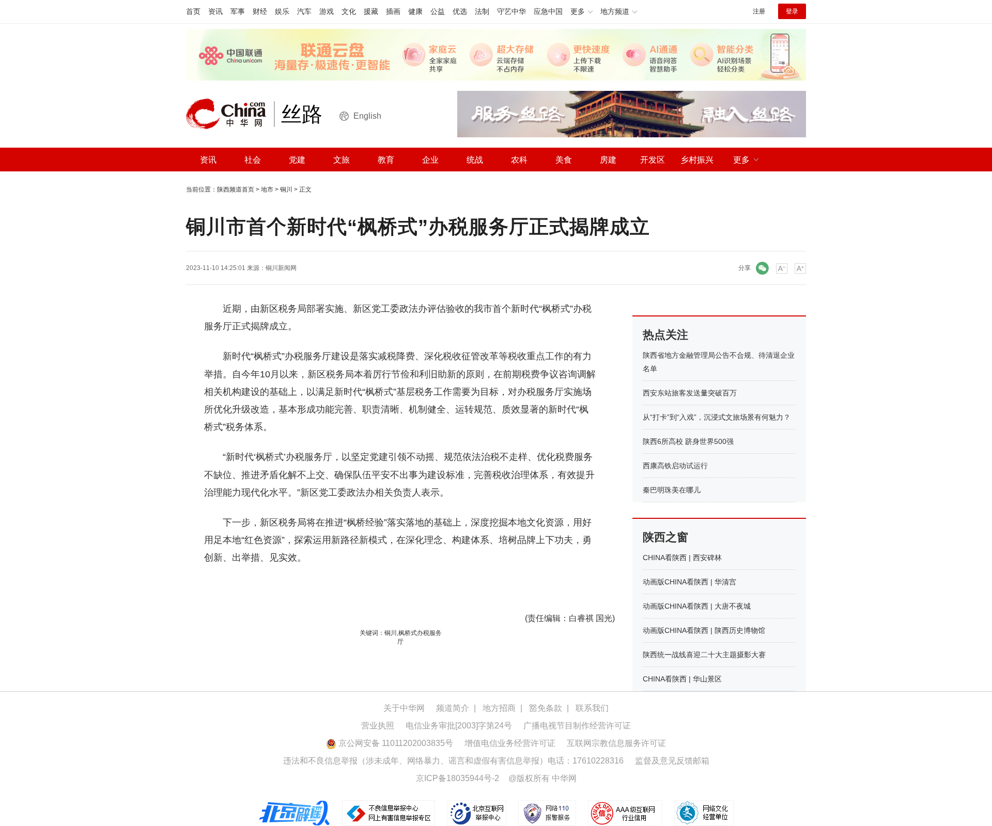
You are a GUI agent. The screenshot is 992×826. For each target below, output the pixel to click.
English (367, 116)
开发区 (652, 159)
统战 (475, 159)
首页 (193, 11)
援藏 (371, 11)
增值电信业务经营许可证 (509, 743)
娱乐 (282, 11)
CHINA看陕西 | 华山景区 (682, 679)
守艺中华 (511, 11)
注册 (759, 11)
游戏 (326, 11)
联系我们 (592, 708)
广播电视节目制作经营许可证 (577, 725)
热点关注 (665, 334)
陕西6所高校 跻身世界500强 (688, 441)
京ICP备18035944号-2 (457, 778)
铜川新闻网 (281, 268)
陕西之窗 (665, 537)
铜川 (286, 189)
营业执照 (377, 725)
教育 (386, 159)
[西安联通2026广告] (496, 54)
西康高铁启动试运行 (675, 466)
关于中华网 (404, 708)
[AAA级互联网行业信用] (625, 812)
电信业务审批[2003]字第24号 (459, 725)
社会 (252, 159)
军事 (237, 11)
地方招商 (499, 708)
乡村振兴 (697, 159)
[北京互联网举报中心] (477, 812)
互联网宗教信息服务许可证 (616, 743)
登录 (792, 11)
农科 (519, 159)
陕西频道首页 (235, 189)
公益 (437, 11)
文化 (349, 11)
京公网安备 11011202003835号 (394, 743)
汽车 (304, 11)
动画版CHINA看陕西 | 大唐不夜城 (697, 606)
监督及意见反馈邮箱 (672, 760)
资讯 (215, 11)
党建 (297, 159)
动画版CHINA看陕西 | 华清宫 (689, 582)
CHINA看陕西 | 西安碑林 (682, 557)
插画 (393, 11)
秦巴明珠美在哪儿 (672, 490)
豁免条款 (545, 708)
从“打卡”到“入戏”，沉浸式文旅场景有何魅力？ (717, 417)
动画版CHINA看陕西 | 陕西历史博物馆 (704, 630)
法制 (482, 11)
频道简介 (452, 708)
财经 (260, 11)
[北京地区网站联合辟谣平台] (295, 812)
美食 (563, 159)
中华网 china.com (230, 114)
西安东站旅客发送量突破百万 (690, 393)
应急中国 (548, 11)
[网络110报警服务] (548, 812)
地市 (267, 189)
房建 (608, 159)
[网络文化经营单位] (704, 812)
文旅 (341, 159)
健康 (415, 11)
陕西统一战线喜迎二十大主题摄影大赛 (704, 654)
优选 (460, 11)
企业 (430, 159)
